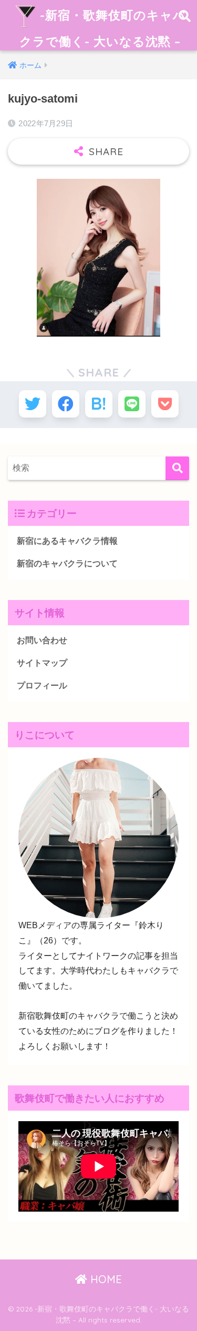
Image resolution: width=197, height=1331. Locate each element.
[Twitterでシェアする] (32, 404)
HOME (104, 1279)
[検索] (177, 468)
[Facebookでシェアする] (65, 404)
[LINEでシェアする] (132, 404)
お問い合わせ (42, 640)
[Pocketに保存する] (165, 404)
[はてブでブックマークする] (98, 404)
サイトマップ (42, 662)
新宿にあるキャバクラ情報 (67, 540)
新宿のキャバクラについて (67, 563)
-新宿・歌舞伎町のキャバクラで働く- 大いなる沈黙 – (102, 28)
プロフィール (42, 685)
